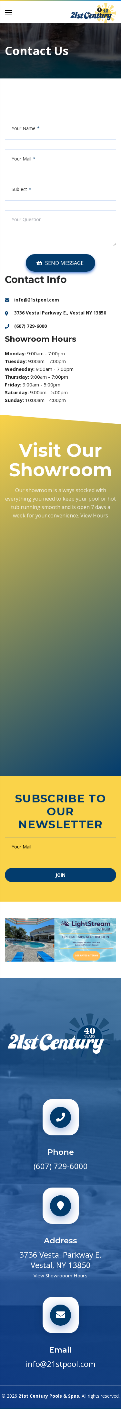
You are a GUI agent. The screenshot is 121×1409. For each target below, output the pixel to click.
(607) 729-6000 (30, 326)
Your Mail (21, 159)
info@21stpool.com (36, 300)
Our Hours (99, 14)
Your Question (27, 219)
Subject (19, 189)
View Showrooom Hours (60, 1275)
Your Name (23, 128)
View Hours (94, 515)
